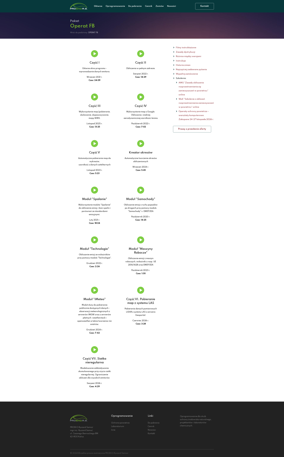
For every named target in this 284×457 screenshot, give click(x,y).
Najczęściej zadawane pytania (191, 69)
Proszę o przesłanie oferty (192, 129)
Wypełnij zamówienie (187, 74)
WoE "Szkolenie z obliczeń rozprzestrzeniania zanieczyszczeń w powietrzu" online (196, 103)
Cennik (148, 6)
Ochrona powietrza (120, 423)
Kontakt (204, 6)
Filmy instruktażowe (186, 48)
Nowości (171, 6)
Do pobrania (135, 6)
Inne (113, 430)
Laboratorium (117, 426)
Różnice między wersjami (188, 56)
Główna (98, 6)
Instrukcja (181, 61)
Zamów (160, 6)
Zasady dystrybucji (185, 52)
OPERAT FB (93, 33)
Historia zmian (183, 65)
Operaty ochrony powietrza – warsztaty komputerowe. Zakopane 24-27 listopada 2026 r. (196, 115)
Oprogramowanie (115, 6)
